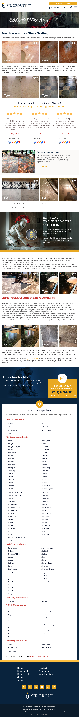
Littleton (44, 462)
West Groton (45, 510)
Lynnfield (44, 426)
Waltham (44, 495)
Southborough (46, 647)
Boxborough (12, 465)
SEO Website (34, 714)
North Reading (13, 510)
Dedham (11, 563)
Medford (44, 474)
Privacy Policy (36, 709)
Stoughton (11, 594)
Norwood (11, 576)
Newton (44, 483)
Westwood (45, 582)
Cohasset (11, 560)
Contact (43, 668)
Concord (11, 486)
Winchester (45, 528)
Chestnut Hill (12, 480)
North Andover (13, 430)
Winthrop (44, 634)
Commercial (23, 674)
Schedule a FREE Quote (63, 4)
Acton (10, 441)
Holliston (44, 447)
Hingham (11, 601)
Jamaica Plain (46, 621)
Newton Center (46, 486)
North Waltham (13, 513)
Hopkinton (45, 450)
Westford (44, 519)
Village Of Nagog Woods (16, 537)
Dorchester (45, 609)
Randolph (11, 582)
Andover (11, 423)
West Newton (46, 516)
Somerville (11, 525)
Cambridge (11, 471)
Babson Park (12, 548)
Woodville (45, 534)
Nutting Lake (12, 516)
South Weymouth (14, 591)
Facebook (30, 687)
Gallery (20, 677)
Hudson (44, 453)
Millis (43, 557)
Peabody (11, 433)
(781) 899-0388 (57, 7)
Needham (44, 566)
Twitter (36, 687)
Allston (10, 609)
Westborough (12, 651)
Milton (43, 560)
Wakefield (45, 492)
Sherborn (11, 522)
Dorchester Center (47, 612)
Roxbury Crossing (47, 625)
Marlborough (46, 468)
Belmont (11, 459)
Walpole (44, 573)
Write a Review (71, 7)
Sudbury (11, 534)
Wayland (44, 504)
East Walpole (12, 569)
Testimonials (45, 671)
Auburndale (12, 453)
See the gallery (47, 166)
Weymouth (45, 585)
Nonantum (11, 501)
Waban (10, 540)
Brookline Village (14, 554)
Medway (44, 554)
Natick (43, 480)
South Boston (46, 628)
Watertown (45, 498)
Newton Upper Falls (15, 495)
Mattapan (11, 625)
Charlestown (12, 618)
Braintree (11, 551)
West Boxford (46, 430)
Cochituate (11, 483)
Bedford (10, 456)
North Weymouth (14, 573)
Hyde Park (45, 618)
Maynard (44, 471)
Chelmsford (12, 477)
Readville (11, 628)
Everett (10, 489)
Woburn (44, 531)
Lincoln (44, 459)
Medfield (44, 551)
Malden (44, 465)
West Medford (46, 513)
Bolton (10, 644)
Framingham (45, 441)
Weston (44, 522)
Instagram (24, 687)
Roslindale (11, 634)
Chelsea (10, 621)
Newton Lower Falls (15, 492)
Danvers (44, 423)
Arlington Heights (14, 447)
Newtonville (12, 498)
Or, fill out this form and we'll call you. (62, 395)
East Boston (45, 615)
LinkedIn (48, 687)
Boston (10, 612)
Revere (10, 631)
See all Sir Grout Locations (38, 656)
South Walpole (13, 588)
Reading (10, 519)
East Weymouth (47, 548)
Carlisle (10, 474)
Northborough (13, 647)
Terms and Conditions (49, 709)
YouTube (42, 687)
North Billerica (13, 504)
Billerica (11, 462)
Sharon (10, 585)
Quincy (10, 579)
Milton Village (46, 563)
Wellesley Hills (46, 579)
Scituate (44, 601)
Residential (22, 671)
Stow (9, 531)
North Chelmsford (14, 507)
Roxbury (11, 637)
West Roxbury (46, 631)
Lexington (45, 456)
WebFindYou (44, 714)
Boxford (10, 426)
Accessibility (26, 709)
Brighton (11, 615)
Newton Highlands (48, 489)
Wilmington (45, 525)
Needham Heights (47, 569)
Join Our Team (46, 674)
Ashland (10, 450)
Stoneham (11, 528)
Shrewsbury (45, 644)
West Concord (46, 507)
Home (20, 668)
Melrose (44, 477)
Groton (43, 444)
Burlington (11, 468)
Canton (10, 557)
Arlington (11, 444)
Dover (10, 566)
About (20, 680)
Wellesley (44, 576)
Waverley (44, 501)
